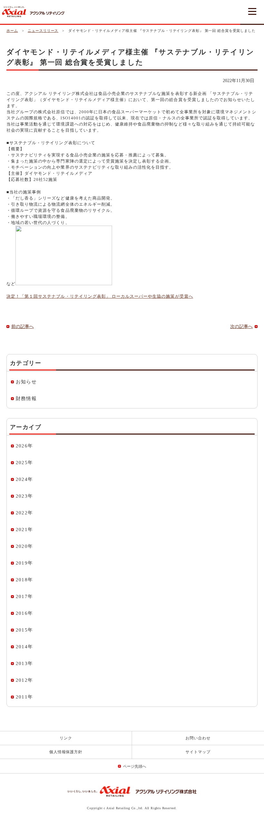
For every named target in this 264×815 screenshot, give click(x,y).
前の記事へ (22, 326)
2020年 (24, 546)
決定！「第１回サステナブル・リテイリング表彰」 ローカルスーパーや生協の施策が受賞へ (99, 296)
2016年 (24, 613)
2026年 (24, 445)
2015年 (24, 629)
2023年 (24, 496)
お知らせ (26, 381)
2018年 (24, 579)
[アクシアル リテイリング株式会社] (132, 791)
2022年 (24, 512)
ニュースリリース (43, 31)
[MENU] (252, 12)
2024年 (24, 479)
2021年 (24, 529)
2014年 (24, 646)
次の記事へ (241, 326)
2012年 (24, 680)
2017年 (24, 596)
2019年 (24, 563)
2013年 (24, 663)
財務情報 (26, 398)
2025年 (24, 462)
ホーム (12, 31)
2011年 (24, 696)
